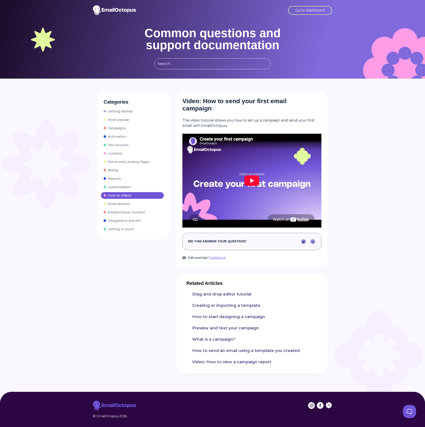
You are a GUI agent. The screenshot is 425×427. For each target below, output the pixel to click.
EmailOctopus (107, 416)
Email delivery (119, 204)
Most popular (118, 120)
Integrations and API (124, 221)
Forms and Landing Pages (129, 162)
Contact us (217, 257)
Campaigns (117, 128)
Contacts (115, 153)
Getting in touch (121, 229)
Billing (113, 170)
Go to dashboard (310, 10)
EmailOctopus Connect (126, 212)
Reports (114, 179)
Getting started (120, 111)
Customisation (119, 187)
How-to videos (119, 195)
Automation (117, 137)
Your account (118, 145)
